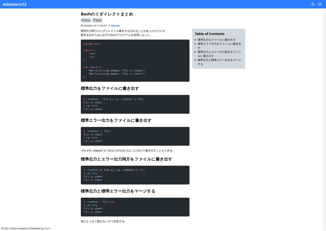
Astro (47, 228)
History (115, 25)
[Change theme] (313, 4)
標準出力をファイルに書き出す (217, 39)
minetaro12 (14, 4)
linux (87, 20)
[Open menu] (319, 4)
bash (98, 20)
